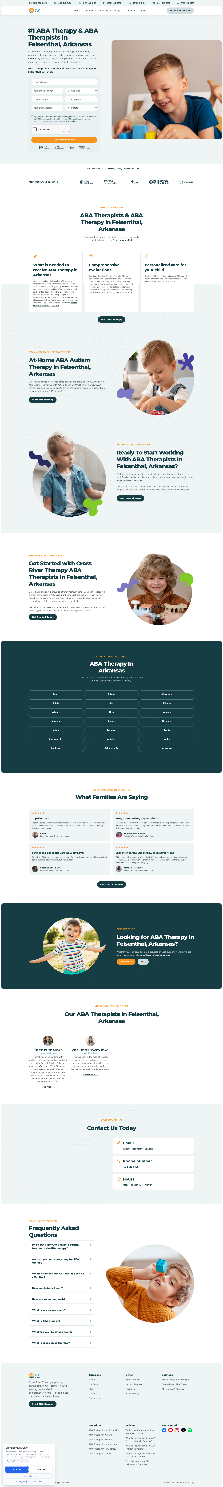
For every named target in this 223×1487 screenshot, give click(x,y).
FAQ (143, 961)
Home (77, 10)
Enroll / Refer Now (180, 10)
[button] (90, 10)
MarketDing (188, 1482)
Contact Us (94, 1398)
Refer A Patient (132, 1379)
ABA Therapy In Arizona (100, 1435)
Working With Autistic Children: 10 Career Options (140, 1432)
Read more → (48, 1087)
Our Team (130, 10)
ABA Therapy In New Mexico (103, 1444)
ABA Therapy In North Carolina (104, 1430)
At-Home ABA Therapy (173, 1389)
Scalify (177, 1482)
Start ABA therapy (111, 319)
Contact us (126, 961)
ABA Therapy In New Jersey (102, 1449)
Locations (88, 10)
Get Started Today (43, 617)
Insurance (130, 1389)
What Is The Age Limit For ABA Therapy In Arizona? (140, 1455)
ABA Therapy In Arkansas (101, 1453)
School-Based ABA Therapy (175, 1379)
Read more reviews (111, 884)
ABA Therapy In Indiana (100, 1439)
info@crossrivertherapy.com (138, 1149)
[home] (35, 10)
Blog (91, 1389)
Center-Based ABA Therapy (175, 1384)
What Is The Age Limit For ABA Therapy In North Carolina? (140, 1439)
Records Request (133, 1384)
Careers (142, 10)
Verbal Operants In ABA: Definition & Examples (137, 1463)
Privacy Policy (70, 121)
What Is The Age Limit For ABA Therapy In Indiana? (140, 1447)
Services (104, 10)
